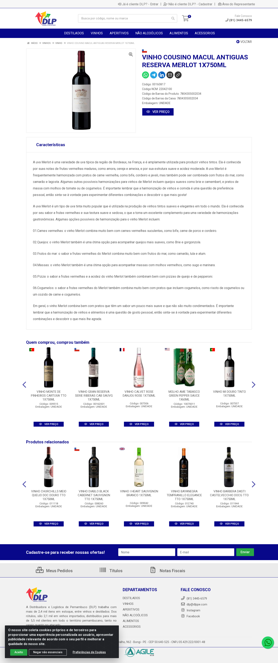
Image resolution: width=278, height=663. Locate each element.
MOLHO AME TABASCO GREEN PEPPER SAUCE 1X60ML (184, 395)
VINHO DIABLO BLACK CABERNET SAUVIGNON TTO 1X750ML (94, 495)
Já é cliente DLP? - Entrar (140, 4)
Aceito (18, 652)
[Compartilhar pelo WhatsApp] (145, 74)
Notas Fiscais (172, 570)
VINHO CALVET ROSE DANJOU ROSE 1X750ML (139, 393)
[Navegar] (24, 385)
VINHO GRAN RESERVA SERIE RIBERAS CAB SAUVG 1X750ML (94, 395)
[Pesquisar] (173, 18)
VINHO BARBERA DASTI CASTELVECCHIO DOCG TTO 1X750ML (229, 495)
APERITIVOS (131, 609)
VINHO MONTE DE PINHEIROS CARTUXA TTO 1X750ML (48, 395)
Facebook (193, 616)
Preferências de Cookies (89, 652)
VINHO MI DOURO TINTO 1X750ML (229, 393)
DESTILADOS (131, 598)
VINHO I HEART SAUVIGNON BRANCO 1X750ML (139, 493)
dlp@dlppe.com (197, 604)
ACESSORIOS (132, 627)
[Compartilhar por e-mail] (169, 74)
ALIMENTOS (131, 621)
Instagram (193, 610)
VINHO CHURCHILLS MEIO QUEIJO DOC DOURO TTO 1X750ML (48, 495)
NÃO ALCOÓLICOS (135, 615)
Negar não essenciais (47, 652)
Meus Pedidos (59, 570)
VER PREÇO (161, 112)
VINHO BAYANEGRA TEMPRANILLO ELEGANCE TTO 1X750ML (184, 495)
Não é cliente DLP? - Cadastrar (190, 4)
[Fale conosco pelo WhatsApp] (268, 642)
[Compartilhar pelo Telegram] (153, 74)
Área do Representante (238, 4)
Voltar (246, 42)
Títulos (115, 570)
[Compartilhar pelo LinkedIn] (161, 74)
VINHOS (128, 604)
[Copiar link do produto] (178, 74)
